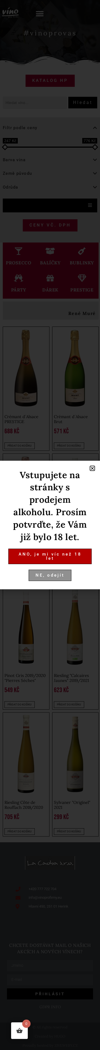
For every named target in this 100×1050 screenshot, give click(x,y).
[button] (92, 468)
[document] (50, 525)
